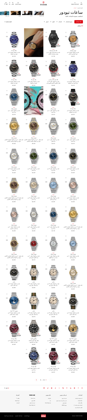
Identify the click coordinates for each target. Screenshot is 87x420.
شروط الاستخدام (27, 415)
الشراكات (49, 398)
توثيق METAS (64, 405)
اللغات (6, 388)
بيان (50, 400)
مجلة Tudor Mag (48, 402)
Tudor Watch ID (32, 405)
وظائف (18, 398)
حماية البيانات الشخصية (18, 415)
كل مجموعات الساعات (78, 398)
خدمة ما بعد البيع (32, 402)
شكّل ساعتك (80, 402)
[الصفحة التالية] (2, 13)
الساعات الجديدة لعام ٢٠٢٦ (78, 405)
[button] (9, 3)
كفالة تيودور (33, 400)
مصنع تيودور (65, 402)
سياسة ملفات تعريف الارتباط (8, 415)
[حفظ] (65, 32)
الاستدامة (18, 402)
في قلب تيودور (64, 398)
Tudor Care (33, 398)
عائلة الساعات (80, 400)
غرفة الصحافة (17, 400)
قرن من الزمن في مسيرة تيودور (61, 400)
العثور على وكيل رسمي (78, 407)
